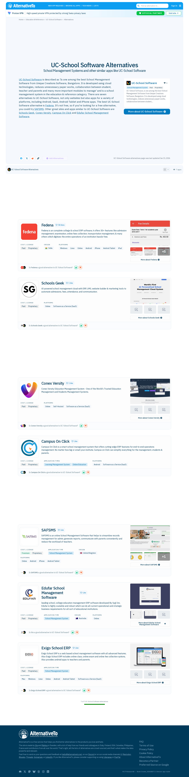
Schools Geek (26, 112)
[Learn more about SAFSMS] (29, 536)
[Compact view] (168, 169)
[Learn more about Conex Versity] (29, 390)
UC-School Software (30, 79)
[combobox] (152, 6)
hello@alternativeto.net (72, 754)
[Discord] (20, 771)
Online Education (79, 464)
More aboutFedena (149, 260)
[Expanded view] (164, 169)
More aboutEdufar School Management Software (149, 624)
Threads (29, 757)
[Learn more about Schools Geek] (29, 289)
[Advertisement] (94, 40)
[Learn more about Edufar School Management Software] (29, 594)
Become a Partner (149, 760)
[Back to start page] (25, 5)
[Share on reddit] (32, 158)
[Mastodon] (29, 771)
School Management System (137, 87)
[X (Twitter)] (25, 771)
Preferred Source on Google (154, 764)
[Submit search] (138, 6)
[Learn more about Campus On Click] (29, 448)
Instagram (38, 757)
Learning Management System (57, 464)
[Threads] (38, 771)
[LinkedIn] (48, 771)
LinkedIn (49, 757)
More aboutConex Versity (149, 418)
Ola (36, 745)
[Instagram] (43, 771)
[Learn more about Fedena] (29, 231)
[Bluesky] (34, 771)
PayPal (117, 757)
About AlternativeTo (150, 757)
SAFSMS (39, 109)
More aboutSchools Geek (149, 318)
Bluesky (22, 757)
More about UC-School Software (145, 111)
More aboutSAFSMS (148, 565)
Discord (91, 754)
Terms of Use (146, 745)
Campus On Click (61, 112)
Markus (45, 745)
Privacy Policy (146, 749)
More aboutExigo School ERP (149, 682)
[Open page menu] (180, 6)
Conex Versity (43, 112)
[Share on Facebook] (21, 158)
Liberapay (108, 757)
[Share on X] (27, 158)
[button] (60, 225)
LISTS (96, 6)
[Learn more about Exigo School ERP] (29, 654)
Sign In (174, 5)
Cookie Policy (146, 753)
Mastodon (127, 754)
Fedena (49, 105)
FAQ (141, 741)
